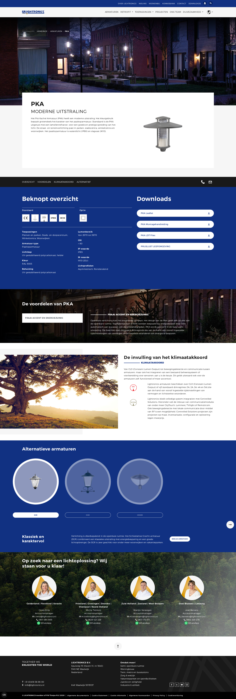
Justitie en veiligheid (131, 682)
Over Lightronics (127, 3)
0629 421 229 (94, 620)
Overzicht (28, 182)
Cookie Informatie (118, 695)
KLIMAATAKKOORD (64, 182)
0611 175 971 (143, 620)
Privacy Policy (159, 695)
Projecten (161, 12)
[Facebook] (172, 684)
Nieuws (143, 3)
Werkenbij (154, 3)
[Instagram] (187, 684)
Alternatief (84, 182)
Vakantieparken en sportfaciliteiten (138, 678)
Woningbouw (127, 669)
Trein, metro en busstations (134, 672)
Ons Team (175, 12)
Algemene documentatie (78, 695)
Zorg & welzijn (127, 675)
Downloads (195, 3)
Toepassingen (143, 12)
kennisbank (168, 3)
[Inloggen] (205, 3)
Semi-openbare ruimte (132, 666)
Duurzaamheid (192, 12)
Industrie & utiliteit (130, 685)
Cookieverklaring (175, 695)
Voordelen (44, 182)
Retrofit (125, 12)
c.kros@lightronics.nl (45, 616)
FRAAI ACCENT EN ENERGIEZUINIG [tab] (44, 318)
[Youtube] (182, 684)
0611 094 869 (45, 620)
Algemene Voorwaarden (139, 695)
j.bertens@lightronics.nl (192, 616)
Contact (181, 3)
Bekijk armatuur (180, 539)
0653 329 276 (193, 620)
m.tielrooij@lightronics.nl (94, 616)
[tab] (36, 488)
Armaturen (111, 12)
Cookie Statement (100, 695)
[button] (210, 12)
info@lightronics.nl (34, 685)
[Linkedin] (177, 684)
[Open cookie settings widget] (4, 695)
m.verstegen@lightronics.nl (143, 616)
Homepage (42, 31)
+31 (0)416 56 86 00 (34, 682)
